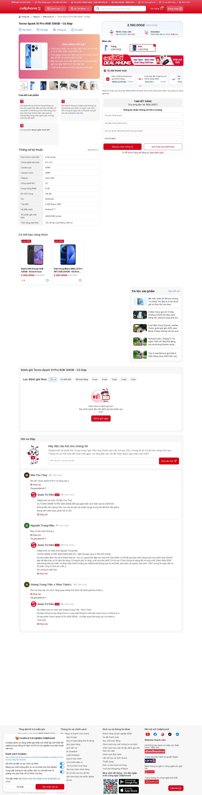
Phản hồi (36, 485)
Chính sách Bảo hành (112, 754)
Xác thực (131, 34)
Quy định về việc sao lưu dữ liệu (75, 773)
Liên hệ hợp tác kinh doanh (115, 758)
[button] (98, 58)
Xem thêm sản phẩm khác (163, 147)
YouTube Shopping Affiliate (115, 768)
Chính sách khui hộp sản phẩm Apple (77, 776)
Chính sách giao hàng (70, 744)
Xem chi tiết (77, 113)
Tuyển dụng (108, 761)
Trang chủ (25, 17)
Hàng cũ (36, 17)
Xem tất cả (92, 150)
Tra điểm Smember (69, 751)
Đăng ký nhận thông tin (122, 147)
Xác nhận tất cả (50, 787)
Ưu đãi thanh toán (111, 737)
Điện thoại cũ (48, 17)
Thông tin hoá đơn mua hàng (74, 766)
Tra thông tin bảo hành (71, 758)
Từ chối (20, 787)
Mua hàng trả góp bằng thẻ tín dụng (77, 741)
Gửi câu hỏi (167, 461)
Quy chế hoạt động (111, 741)
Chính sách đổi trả (69, 748)
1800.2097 (130, 91)
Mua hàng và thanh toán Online (75, 733)
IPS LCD (48, 162)
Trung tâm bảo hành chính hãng (75, 769)
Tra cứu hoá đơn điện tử (72, 762)
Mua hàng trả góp (69, 737)
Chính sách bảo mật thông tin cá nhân (120, 744)
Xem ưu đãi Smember (70, 755)
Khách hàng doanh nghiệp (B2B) (117, 733)
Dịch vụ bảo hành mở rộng (115, 765)
